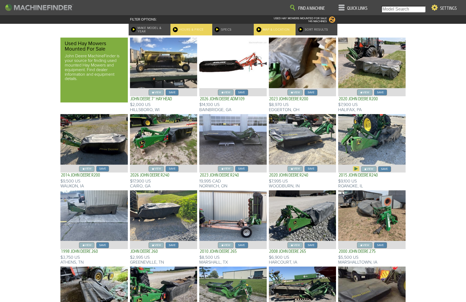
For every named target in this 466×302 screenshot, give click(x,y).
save (172, 92)
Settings (448, 8)
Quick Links (357, 8)
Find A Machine (311, 8)
